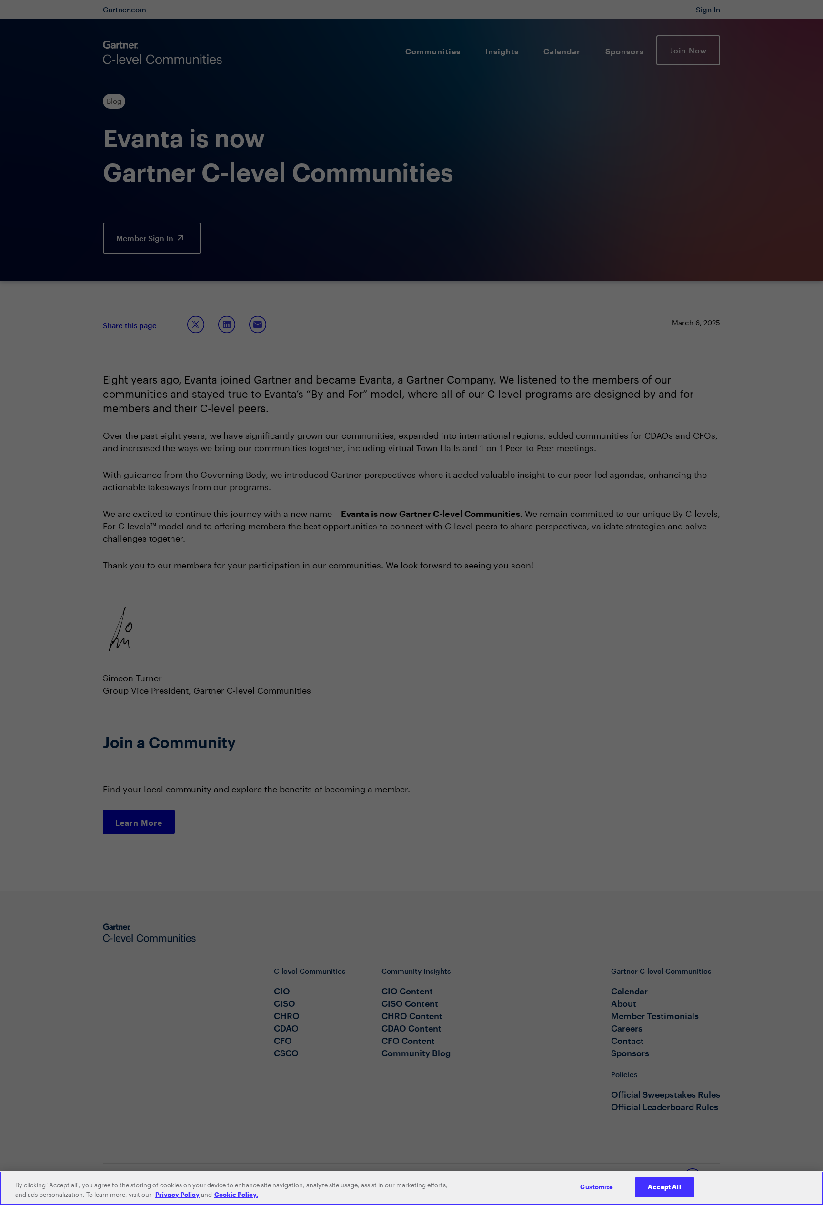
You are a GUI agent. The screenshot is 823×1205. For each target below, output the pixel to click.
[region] (411, 1188)
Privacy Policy (177, 1194)
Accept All (664, 1187)
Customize (596, 1187)
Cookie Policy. (236, 1194)
